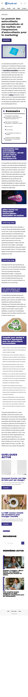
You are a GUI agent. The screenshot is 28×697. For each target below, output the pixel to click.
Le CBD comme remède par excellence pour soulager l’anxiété (12, 514)
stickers (11, 95)
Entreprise (6, 40)
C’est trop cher (9, 126)
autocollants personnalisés (10, 70)
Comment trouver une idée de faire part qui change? (13, 479)
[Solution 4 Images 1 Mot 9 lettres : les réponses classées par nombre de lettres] (14, 562)
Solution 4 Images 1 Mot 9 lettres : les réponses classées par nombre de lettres (13, 573)
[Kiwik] (10, 3)
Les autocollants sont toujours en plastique (13, 133)
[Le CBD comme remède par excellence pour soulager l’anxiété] (14, 502)
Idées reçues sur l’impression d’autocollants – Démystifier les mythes (13, 122)
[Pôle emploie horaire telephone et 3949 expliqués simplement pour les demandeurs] (14, 584)
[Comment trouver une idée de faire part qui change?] (14, 467)
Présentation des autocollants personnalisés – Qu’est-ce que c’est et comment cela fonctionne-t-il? (13, 117)
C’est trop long (9, 129)
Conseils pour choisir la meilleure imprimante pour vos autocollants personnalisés (12, 139)
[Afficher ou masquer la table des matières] (22, 111)
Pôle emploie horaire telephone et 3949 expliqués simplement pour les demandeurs (13, 594)
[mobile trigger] (2, 3)
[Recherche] (21, 3)
